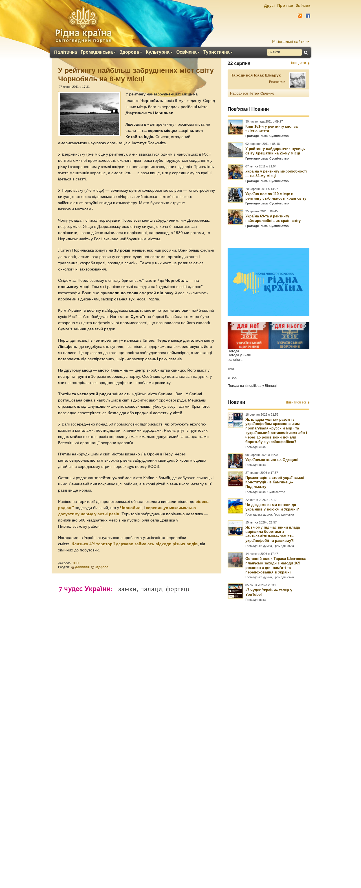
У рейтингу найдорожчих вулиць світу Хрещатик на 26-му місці (275, 151)
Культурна (158, 52)
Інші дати (298, 63)
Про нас (285, 5)
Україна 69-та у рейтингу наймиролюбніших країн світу (273, 218)
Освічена (186, 52)
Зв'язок (303, 5)
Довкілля (82, 567)
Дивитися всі (296, 402)
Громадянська (97, 52)
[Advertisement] (180, 734)
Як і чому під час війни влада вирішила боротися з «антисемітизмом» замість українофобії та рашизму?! (272, 534)
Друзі (269, 5)
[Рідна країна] (83, 24)
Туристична (216, 52)
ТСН (75, 563)
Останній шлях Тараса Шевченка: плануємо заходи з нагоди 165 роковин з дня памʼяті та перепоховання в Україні (275, 565)
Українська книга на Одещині (271, 460)
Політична (65, 52)
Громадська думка (258, 514)
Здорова (129, 52)
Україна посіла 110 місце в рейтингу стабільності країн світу (275, 196)
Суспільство (279, 136)
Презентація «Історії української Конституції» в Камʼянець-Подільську (274, 482)
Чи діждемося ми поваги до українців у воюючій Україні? (272, 507)
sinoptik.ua (253, 386)
